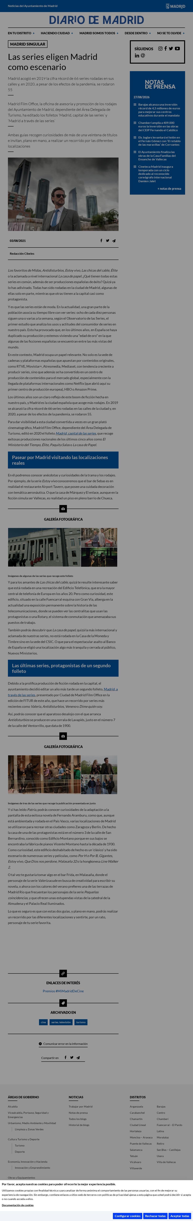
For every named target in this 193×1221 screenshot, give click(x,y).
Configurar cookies (127, 1216)
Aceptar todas (179, 1216)
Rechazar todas (155, 1216)
